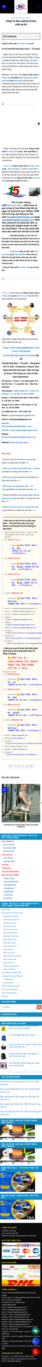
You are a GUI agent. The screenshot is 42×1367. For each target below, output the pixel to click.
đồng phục (18, 81)
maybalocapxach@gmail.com (17, 1307)
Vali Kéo (5, 865)
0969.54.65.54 (14, 674)
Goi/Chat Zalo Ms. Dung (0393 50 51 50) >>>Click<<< (24, 582)
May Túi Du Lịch (9, 953)
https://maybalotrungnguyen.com (20, 1322)
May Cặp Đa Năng (10, 946)
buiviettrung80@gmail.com (20, 217)
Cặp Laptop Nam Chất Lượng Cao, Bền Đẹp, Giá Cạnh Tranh (19, 1098)
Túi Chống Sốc (10, 885)
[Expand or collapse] (37, 36)
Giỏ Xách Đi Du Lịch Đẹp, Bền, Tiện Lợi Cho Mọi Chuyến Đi (19, 1083)
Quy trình (6, 293)
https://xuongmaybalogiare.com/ (20, 1314)
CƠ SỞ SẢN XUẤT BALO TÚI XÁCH (19, 355)
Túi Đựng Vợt (9, 888)
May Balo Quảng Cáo (11, 920)
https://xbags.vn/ (18, 738)
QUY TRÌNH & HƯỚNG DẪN (11, 973)
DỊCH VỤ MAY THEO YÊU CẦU (12, 913)
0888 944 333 (17, 593)
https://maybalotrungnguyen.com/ (20, 619)
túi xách (17, 205)
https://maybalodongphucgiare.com (21, 1319)
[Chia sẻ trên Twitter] (19, 766)
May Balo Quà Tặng (11, 916)
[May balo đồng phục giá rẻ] (21, 6)
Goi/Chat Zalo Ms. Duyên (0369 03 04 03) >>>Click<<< (25, 566)
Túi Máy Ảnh (9, 892)
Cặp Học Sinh (9, 861)
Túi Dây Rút (8, 895)
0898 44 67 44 (14, 705)
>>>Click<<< (34, 603)
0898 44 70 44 (14, 689)
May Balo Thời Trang (11, 936)
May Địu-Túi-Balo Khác (12, 966)
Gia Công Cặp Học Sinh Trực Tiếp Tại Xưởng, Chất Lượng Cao (20, 1113)
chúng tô (23, 296)
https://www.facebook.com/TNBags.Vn (22, 754)
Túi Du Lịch (6, 868)
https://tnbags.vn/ (20, 749)
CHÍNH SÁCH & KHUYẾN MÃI (12, 976)
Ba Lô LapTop (9, 845)
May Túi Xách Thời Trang (12, 956)
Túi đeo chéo (9, 878)
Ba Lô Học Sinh (10, 848)
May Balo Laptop (10, 926)
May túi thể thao (9, 969)
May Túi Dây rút (9, 963)
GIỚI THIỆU (6, 909)
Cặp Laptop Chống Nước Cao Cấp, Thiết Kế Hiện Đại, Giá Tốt (20, 1090)
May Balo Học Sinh (10, 929)
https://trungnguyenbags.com (19, 1324)
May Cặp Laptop (10, 943)
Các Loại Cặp (7, 855)
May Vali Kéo (8, 949)
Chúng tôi (14, 251)
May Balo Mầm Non (11, 933)
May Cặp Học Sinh (10, 939)
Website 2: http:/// (19, 430)
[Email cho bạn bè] (23, 766)
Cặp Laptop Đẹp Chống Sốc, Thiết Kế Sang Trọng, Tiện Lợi (20, 1105)
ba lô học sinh (22, 43)
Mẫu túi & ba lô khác (10, 875)
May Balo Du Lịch (10, 923)
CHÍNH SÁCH (8, 979)
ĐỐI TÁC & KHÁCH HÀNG (11, 986)
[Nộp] (39, 1007)
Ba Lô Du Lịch (9, 851)
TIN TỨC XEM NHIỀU (9, 993)
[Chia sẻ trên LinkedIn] (31, 766)
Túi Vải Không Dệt (11, 882)
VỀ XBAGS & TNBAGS (9, 989)
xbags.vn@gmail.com (20, 735)
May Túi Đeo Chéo (10, 959)
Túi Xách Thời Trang (10, 872)
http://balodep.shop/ (19, 442)
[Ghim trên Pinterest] (27, 766)
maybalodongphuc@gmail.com (17, 220)
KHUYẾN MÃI (8, 983)
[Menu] (4, 7)
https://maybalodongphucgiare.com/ (21, 625)
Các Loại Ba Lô (8, 841)
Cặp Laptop (8, 858)
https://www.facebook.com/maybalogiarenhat (23, 638)
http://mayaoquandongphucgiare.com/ (20, 437)
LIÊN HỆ (5, 996)
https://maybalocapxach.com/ (25, 628)
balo (10, 205)
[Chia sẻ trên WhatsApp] (10, 766)
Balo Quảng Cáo (26, 78)
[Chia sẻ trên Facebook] (15, 766)
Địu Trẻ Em (8, 898)
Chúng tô (7, 166)
